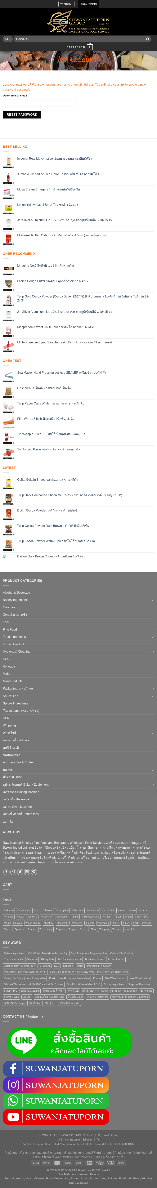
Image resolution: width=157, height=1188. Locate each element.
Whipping (9, 725)
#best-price (62, 910)
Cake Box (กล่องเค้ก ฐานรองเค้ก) (88, 953)
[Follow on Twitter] (20, 872)
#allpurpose (23, 910)
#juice (126, 923)
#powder (19, 929)
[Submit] (147, 39)
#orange (146, 923)
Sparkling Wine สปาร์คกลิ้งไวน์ (83, 984)
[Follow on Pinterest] (34, 872)
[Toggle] (152, 600)
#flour (118, 916)
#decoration (61, 916)
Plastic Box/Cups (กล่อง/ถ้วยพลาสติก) (25, 978)
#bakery (48, 910)
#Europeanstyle (90, 916)
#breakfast (108, 910)
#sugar (72, 929)
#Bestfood (77, 910)
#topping (104, 929)
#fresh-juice (141, 916)
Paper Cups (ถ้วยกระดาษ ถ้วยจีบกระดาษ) (71, 972)
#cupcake (46, 916)
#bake (37, 910)
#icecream (62, 923)
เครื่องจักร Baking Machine (21, 792)
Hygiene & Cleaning (16, 651)
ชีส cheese (146, 990)
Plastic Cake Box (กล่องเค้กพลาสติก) (69, 978)
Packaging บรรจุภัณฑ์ (18, 688)
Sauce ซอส (10, 696)
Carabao (9, 607)
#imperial (77, 923)
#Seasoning (45, 929)
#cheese (8, 916)
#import (90, 923)
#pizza (7, 929)
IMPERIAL (45, 965)
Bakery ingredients (15, 599)
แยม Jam (9, 821)
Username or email (15, 95)
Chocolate (32, 959)
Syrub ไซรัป (10, 990)
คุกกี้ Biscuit (11, 747)
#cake (132, 910)
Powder (97, 978)
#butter (121, 910)
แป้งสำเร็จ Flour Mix (69, 1003)
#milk (136, 923)
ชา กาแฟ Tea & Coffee (18, 762)
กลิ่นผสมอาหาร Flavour (95, 990)
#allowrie (9, 910)
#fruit (7, 923)
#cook (20, 916)
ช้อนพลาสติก (11, 755)
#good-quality (32, 923)
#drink (75, 916)
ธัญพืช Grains (11, 996)
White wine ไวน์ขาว (54, 990)
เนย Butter (34, 1003)
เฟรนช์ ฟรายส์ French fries (21, 814)
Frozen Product (13, 644)
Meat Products (12, 681)
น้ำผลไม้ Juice (12, 777)
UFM (6, 718)
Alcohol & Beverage (16, 592)
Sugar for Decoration (139, 984)
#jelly (116, 923)
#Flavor (107, 916)
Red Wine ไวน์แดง (115, 978)
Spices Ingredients (15, 703)
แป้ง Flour (49, 1003)
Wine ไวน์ (9, 733)
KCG (6, 659)
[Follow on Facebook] (6, 872)
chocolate (129, 929)
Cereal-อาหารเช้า (15, 614)
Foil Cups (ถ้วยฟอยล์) (70, 959)
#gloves (17, 923)
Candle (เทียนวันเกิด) (121, 953)
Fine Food (10, 629)
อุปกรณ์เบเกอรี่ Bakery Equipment (25, 784)
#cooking (32, 916)
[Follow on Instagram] (13, 872)
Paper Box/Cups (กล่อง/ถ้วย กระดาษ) (24, 972)
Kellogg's (9, 666)
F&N (6, 622)
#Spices (60, 929)
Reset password (22, 114)
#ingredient (103, 923)
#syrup (83, 929)
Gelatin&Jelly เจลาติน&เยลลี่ (19, 965)
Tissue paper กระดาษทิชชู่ (21, 710)
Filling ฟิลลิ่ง (47, 959)
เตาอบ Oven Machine (17, 806)
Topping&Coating (30, 990)
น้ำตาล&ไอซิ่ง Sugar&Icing (49, 996)
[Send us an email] (27, 872)
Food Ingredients (14, 636)
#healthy (48, 923)
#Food (128, 916)
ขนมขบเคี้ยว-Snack (16, 740)
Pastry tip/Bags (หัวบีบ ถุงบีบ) (113, 972)
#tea (93, 929)
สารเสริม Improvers (97, 996)
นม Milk (8, 769)
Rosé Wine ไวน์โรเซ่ (140, 978)
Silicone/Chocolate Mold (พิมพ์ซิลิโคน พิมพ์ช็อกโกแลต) (33, 984)
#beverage (93, 910)
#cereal (143, 910)
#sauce (32, 929)
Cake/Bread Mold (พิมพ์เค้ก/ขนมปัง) (47, 953)
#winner (116, 929)
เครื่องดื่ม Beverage (16, 799)
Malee (7, 673)
